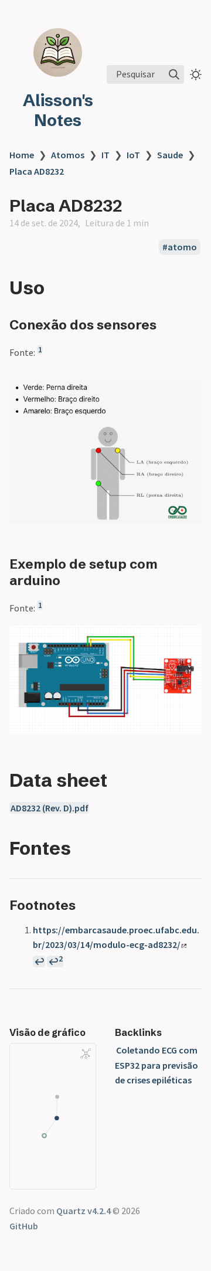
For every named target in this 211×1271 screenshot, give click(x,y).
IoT (133, 155)
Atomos (67, 155)
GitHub (23, 1226)
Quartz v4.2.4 (83, 1210)
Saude (170, 155)
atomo (182, 247)
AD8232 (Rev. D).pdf (50, 808)
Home (21, 155)
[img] (174, 74)
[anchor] (55, 287)
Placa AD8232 (36, 171)
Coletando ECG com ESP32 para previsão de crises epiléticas (156, 1065)
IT (105, 155)
